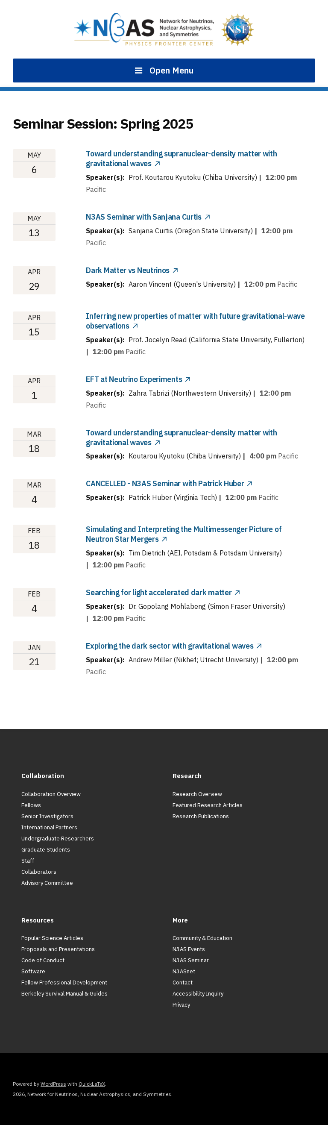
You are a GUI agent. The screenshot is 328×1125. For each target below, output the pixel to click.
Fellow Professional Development (64, 982)
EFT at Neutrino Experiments (134, 379)
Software (33, 971)
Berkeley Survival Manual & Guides (64, 993)
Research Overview (197, 794)
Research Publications (201, 816)
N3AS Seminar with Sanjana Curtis (143, 217)
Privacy (181, 1004)
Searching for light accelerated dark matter (158, 592)
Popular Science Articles (52, 938)
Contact (183, 982)
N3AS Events (189, 949)
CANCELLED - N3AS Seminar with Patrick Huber (165, 483)
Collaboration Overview (51, 794)
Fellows (31, 805)
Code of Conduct (42, 960)
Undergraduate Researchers (57, 838)
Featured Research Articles (208, 805)
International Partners (49, 827)
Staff (27, 860)
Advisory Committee (47, 883)
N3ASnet (184, 971)
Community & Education (202, 938)
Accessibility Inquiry (198, 993)
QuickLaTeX (92, 1084)
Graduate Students (45, 849)
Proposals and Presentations (58, 949)
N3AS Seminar (191, 960)
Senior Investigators (47, 816)
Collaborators (38, 871)
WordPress (53, 1084)
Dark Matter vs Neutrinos (128, 270)
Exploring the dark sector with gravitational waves (169, 646)
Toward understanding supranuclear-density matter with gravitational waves (181, 437)
